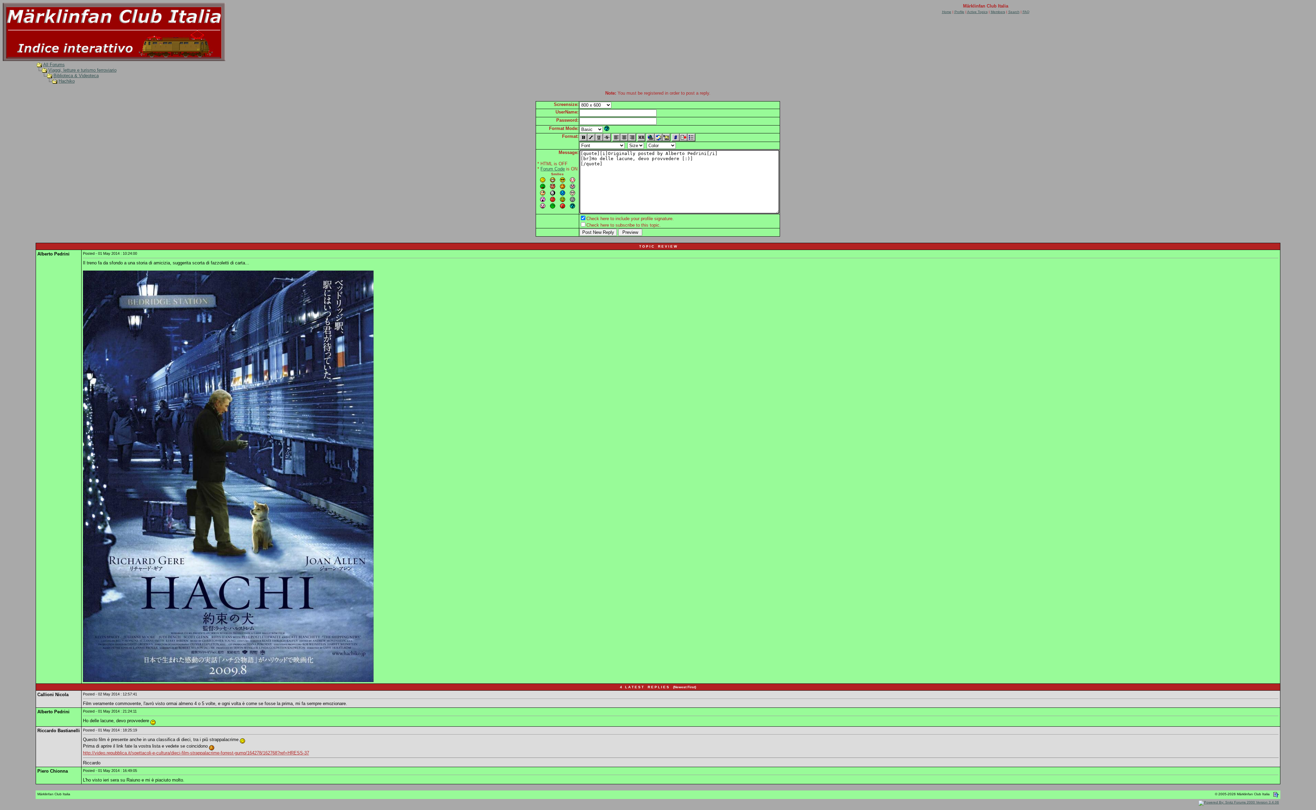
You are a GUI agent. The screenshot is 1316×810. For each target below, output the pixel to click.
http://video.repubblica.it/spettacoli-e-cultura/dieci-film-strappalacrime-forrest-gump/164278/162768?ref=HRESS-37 (196, 752)
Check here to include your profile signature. (630, 218)
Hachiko (67, 81)
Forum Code (552, 168)
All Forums (54, 64)
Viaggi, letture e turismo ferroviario (82, 70)
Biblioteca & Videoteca (76, 75)
